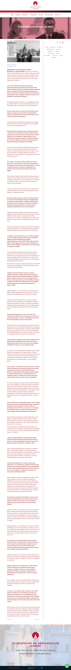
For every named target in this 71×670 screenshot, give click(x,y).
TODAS (46, 47)
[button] (67, 666)
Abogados (52, 47)
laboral (57, 51)
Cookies (17, 668)
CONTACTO (57, 14)
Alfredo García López (12, 64)
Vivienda (53, 57)
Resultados (47, 55)
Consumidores (50, 49)
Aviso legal (11, 668)
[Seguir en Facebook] (57, 42)
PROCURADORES (49, 14)
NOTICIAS (41, 14)
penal (57, 53)
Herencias (50, 51)
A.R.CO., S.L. (36, 668)
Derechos (58, 49)
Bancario (59, 47)
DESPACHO (18, 14)
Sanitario (54, 55)
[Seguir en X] (60, 42)
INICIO (12, 14)
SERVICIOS (25, 14)
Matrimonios (51, 53)
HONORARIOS (33, 14)
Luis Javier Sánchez (25, 615)
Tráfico (61, 55)
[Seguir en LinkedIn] (63, 42)
